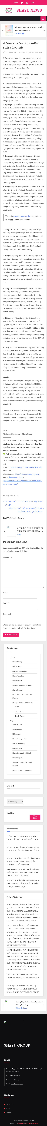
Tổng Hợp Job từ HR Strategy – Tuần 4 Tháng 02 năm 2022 (29, 28)
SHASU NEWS (29, 10)
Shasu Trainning (18, 743)
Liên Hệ (15, 2)
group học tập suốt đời (21, 216)
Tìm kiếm (10, 813)
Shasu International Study (22, 685)
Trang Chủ (9, 1104)
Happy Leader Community (22, 702)
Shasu (23, 52)
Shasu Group (17, 661)
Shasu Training (18, 676)
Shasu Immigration (19, 671)
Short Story (19, 711)
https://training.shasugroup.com (27, 474)
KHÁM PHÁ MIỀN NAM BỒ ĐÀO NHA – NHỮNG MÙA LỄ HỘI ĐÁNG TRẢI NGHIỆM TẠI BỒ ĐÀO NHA (23, 861)
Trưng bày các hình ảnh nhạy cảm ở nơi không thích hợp (30, 1003)
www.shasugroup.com (17, 1084)
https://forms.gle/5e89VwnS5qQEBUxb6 (26, 467)
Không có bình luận (35, 52)
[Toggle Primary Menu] (43, 18)
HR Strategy (19, 33)
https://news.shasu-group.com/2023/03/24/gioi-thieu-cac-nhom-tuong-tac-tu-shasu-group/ (22, 480)
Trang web (7, 614)
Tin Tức (12, 658)
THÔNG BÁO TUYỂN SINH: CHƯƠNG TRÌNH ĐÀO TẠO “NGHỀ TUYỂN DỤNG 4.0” (23, 839)
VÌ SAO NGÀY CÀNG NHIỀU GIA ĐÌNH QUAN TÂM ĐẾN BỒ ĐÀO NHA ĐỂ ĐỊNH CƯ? (23, 850)
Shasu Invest (17, 680)
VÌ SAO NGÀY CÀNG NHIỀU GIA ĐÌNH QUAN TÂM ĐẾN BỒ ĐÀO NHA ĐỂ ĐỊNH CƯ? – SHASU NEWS (23, 907)
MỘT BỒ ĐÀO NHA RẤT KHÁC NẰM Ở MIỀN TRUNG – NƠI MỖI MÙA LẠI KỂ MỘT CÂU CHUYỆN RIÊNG (23, 872)
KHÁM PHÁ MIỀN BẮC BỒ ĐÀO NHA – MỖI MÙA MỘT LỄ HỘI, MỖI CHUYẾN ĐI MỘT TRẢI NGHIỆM (23, 883)
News (17, 706)
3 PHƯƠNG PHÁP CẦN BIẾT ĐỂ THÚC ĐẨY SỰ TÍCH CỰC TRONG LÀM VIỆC (30, 529)
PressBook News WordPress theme (27, 1123)
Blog (7, 495)
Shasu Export (17, 690)
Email (6, 603)
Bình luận (7, 557)
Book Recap (19, 716)
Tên (5, 592)
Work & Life (14, 495)
